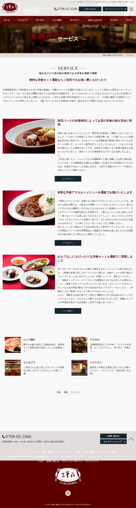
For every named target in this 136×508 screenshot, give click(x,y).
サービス (75, 392)
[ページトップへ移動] (131, 438)
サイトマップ (92, 461)
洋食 (58, 392)
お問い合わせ (90, 9)
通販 (66, 392)
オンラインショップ (114, 9)
